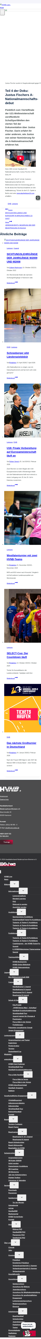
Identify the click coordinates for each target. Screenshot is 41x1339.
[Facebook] (5, 865)
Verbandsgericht (19, 1271)
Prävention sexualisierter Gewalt (20, 1027)
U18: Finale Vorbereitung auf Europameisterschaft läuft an (21, 452)
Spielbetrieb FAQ (19, 1238)
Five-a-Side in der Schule (22, 1022)
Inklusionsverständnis (16, 1103)
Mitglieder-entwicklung (8, 1056)
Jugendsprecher (19, 1322)
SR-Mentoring (13, 1172)
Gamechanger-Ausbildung (18, 1166)
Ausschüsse (12, 1279)
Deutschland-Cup (14, 1051)
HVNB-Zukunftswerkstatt (17, 1085)
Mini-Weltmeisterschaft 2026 (18, 977)
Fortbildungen (18, 1025)
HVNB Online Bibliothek (21, 964)
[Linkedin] (14, 865)
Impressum (4, 796)
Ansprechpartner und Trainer (19, 1040)
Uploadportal (13, 1205)
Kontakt (11, 1114)
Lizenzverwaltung (19, 896)
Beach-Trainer (13, 1127)
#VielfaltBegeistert (15, 1100)
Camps (11, 982)
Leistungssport (9, 1035)
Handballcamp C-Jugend (22, 987)
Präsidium (16, 1260)
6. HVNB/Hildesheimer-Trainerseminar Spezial (26, 950)
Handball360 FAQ (19, 1232)
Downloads (12, 1190)
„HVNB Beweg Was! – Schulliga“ (25, 1008)
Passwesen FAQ (19, 1235)
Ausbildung (12, 912)
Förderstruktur (13, 1046)
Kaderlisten (12, 1043)
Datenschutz (4, 799)
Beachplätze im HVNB (16, 1148)
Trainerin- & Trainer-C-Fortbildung (25, 941)
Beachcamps (13, 1132)
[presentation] (22, 241)
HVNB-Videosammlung (21, 967)
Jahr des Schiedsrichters (17, 1175)
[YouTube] (11, 865)
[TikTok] (8, 865)
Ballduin (11, 1091)
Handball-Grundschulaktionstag (24, 1010)
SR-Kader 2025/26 (14, 1160)
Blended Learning (19, 899)
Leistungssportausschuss (22, 1301)
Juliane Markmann (15, 267)
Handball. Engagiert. (15, 1088)
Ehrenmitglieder (14, 1330)
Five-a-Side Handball (16, 1075)
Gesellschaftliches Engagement (15, 1096)
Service (7, 1185)
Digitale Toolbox (14, 1177)
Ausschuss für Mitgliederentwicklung (26, 1292)
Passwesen (12, 1193)
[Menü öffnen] (2, 12)
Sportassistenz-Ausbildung (23, 917)
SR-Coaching (13, 1169)
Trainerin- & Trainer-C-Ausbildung (25, 922)
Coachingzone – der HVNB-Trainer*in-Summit (26, 945)
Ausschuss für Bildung (21, 1287)
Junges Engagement (15, 1030)
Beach (6, 1119)
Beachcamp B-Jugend (21, 995)
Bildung (7, 884)
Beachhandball (18, 1316)
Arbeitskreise (13, 1311)
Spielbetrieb (12, 1198)
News (6, 879)
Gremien (11, 1255)
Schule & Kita (13, 1000)
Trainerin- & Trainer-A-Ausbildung (25, 928)
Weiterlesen (12, 283)
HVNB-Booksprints (20, 962)
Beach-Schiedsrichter (16, 1142)
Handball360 (12, 1211)
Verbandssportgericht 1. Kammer (25, 1266)
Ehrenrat (16, 1306)
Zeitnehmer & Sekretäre (17, 1180)
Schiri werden (13, 1163)
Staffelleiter (12, 1333)
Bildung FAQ (17, 1229)
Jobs (10, 1250)
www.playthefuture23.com (25, 193)
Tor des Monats (18, 1202)
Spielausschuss (18, 1284)
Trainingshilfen (13, 957)
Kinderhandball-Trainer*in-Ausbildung (27, 920)
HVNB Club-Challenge (16, 1064)
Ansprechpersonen (15, 1158)
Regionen (11, 1336)
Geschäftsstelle (14, 1274)
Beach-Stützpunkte (15, 1145)
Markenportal (13, 1214)
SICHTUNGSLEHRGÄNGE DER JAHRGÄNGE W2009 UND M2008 (22, 258)
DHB (9, 204)
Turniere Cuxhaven (15, 1124)
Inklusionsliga (13, 1106)
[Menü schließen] (0, 872)
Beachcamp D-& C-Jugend (22, 992)
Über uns (7, 1243)
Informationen (13, 891)
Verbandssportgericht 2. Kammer (25, 1268)
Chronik (11, 1247)
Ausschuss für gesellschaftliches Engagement (25, 1296)
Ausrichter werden (19, 907)
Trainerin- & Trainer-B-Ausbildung (25, 925)
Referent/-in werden (20, 904)
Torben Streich (14, 461)
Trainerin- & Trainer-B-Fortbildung (25, 938)
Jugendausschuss (19, 1289)
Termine (11, 1049)
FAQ (14, 901)
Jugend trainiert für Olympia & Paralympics (24, 1017)
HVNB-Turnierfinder (15, 1217)
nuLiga (10, 1208)
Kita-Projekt (17, 1005)
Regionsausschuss (20, 1304)
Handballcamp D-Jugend (22, 989)
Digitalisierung (18, 1325)
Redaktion (12, 363)
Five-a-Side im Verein (20, 1079)
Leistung (15, 204)
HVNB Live (8, 876)
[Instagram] (1, 865)
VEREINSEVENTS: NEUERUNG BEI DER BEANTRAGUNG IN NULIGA (20, 225)
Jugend (16, 248)
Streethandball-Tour (20, 1013)
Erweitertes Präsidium (21, 1263)
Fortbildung (12, 933)
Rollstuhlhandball (14, 1112)
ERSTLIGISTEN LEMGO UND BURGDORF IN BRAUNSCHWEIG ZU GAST (18, 214)
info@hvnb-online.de (12, 828)
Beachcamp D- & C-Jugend (22, 1137)
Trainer (15, 1327)
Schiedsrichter (9, 1153)
